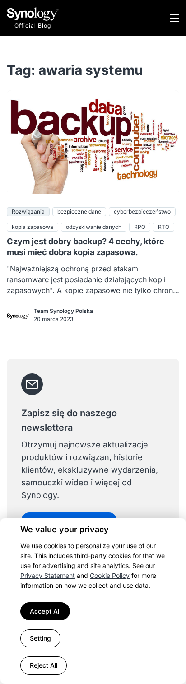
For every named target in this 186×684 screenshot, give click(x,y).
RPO (139, 226)
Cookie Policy (110, 575)
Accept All (45, 611)
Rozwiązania (28, 211)
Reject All (43, 665)
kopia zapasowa (32, 226)
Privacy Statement (47, 575)
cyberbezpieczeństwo (142, 211)
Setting (40, 638)
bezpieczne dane (79, 211)
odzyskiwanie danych (93, 226)
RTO (163, 226)
